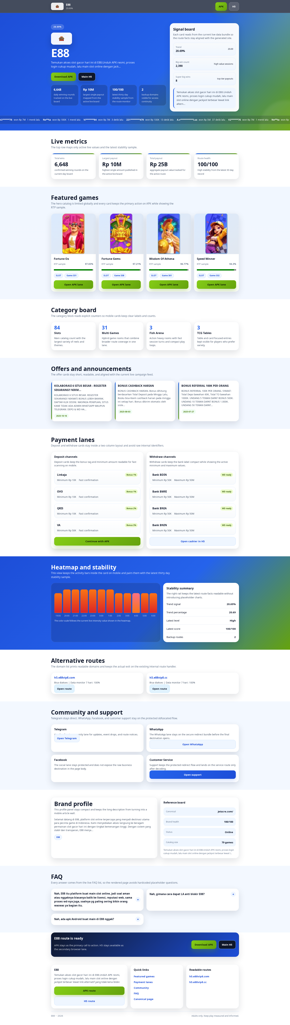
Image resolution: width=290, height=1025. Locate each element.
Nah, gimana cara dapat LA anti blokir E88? (177, 894)
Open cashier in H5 (193, 541)
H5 (234, 6)
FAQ (136, 993)
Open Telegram (67, 738)
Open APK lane (73, 284)
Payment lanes (143, 982)
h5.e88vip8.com (199, 976)
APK (221, 6)
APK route (89, 990)
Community (141, 987)
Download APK (63, 76)
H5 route (89, 1001)
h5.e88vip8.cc (198, 982)
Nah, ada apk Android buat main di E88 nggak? (84, 919)
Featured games (144, 976)
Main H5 (87, 76)
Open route (64, 688)
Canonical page (143, 999)
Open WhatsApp (192, 744)
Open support (193, 774)
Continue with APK (97, 541)
